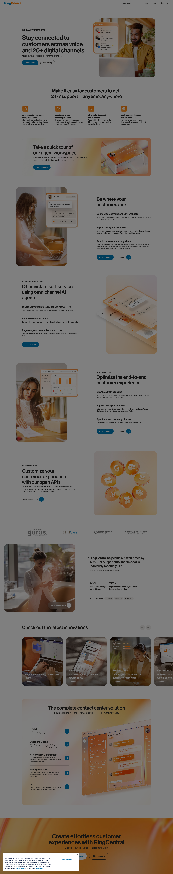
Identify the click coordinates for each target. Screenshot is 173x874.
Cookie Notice (20, 868)
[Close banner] (77, 854)
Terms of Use (39, 868)
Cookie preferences (66, 859)
